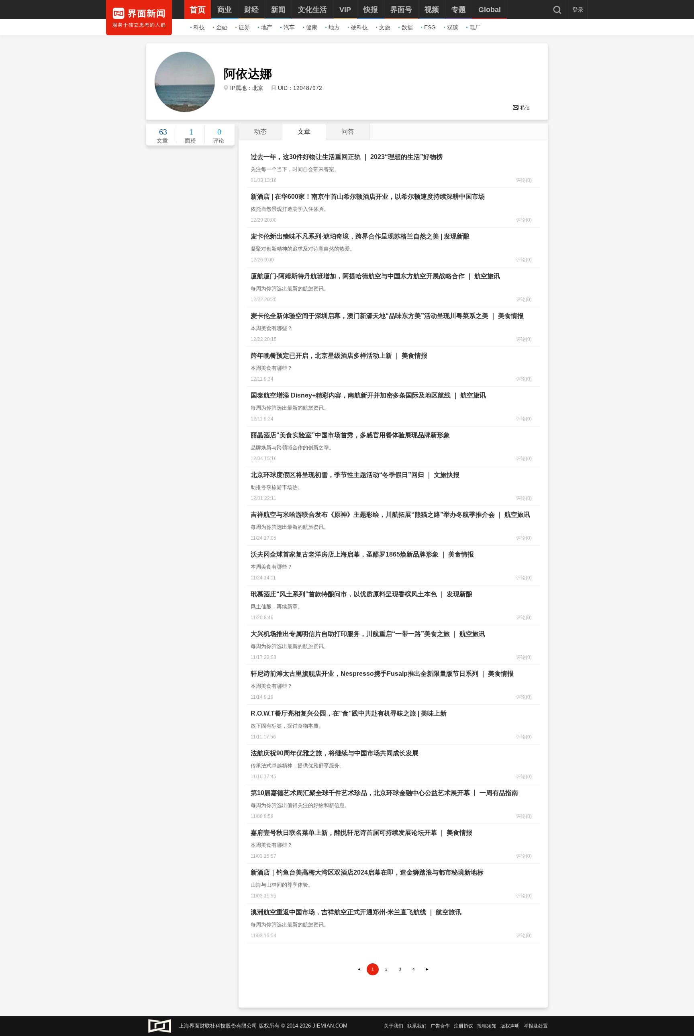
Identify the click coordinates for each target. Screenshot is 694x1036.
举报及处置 (536, 1026)
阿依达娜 (248, 73)
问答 (347, 131)
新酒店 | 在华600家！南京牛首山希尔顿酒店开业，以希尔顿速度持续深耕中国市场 (368, 196)
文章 (304, 131)
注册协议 (463, 1026)
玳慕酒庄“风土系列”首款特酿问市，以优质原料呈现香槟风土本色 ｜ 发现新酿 (361, 594)
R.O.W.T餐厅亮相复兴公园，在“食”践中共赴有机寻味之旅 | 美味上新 (349, 713)
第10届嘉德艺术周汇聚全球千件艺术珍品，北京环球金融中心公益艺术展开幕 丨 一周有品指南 (384, 792)
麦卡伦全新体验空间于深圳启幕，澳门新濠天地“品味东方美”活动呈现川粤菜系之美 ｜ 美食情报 (387, 315)
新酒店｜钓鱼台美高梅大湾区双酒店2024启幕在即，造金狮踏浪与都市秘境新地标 (367, 872)
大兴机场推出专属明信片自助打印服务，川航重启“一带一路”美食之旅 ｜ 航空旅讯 (368, 633)
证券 (244, 27)
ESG (430, 27)
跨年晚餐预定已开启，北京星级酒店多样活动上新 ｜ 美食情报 (339, 355)
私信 (525, 107)
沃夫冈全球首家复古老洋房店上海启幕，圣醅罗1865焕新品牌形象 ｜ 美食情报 (362, 554)
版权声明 (510, 1026)
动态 (260, 131)
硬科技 (359, 27)
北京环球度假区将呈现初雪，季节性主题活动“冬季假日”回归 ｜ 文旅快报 (355, 474)
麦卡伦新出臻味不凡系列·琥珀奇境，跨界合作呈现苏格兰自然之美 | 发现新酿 (360, 236)
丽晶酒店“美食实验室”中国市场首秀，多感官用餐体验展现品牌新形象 (350, 435)
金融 (221, 27)
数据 (407, 27)
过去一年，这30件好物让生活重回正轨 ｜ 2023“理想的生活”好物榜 (347, 156)
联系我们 (417, 1026)
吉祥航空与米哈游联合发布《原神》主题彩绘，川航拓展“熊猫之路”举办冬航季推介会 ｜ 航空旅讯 (390, 514)
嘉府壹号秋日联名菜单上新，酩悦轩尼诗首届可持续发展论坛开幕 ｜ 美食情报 (361, 832)
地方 (334, 27)
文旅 (384, 27)
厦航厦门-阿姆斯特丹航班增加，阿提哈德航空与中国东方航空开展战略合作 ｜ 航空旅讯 (375, 276)
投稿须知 (486, 1026)
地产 (266, 27)
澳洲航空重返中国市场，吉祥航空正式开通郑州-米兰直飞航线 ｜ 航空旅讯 (356, 912)
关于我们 (393, 1026)
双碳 (452, 27)
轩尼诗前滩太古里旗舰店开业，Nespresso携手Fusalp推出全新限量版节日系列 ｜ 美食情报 (382, 673)
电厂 (475, 27)
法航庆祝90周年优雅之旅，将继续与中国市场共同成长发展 (334, 753)
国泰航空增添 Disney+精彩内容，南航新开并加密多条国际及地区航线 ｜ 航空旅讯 (368, 395)
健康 (311, 27)
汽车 (289, 27)
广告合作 (440, 1026)
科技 (199, 27)
